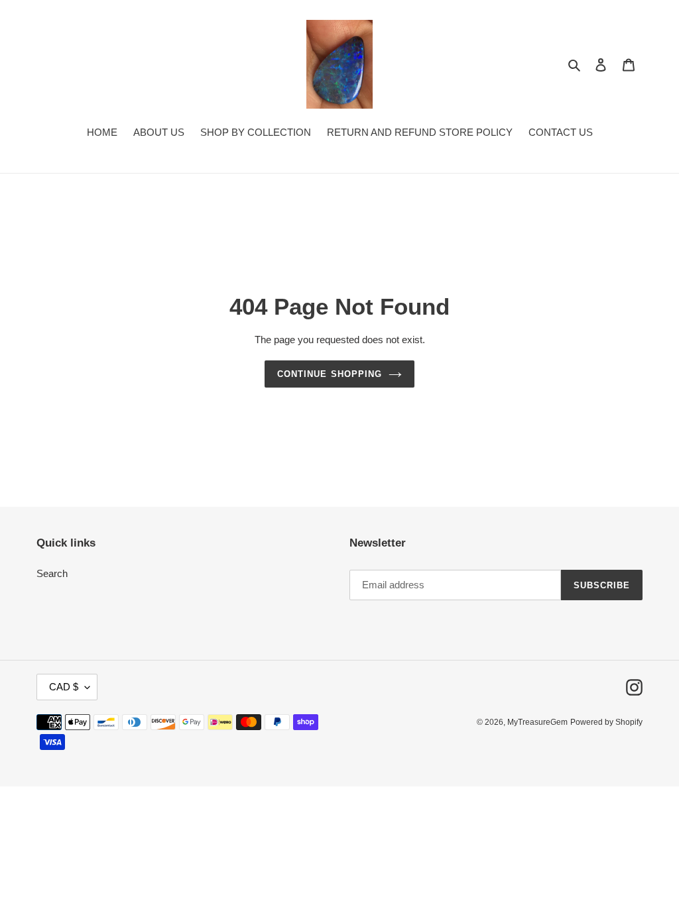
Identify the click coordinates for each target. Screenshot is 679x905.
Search (52, 573)
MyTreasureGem (537, 722)
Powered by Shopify (606, 722)
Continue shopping (329, 374)
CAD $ (63, 686)
